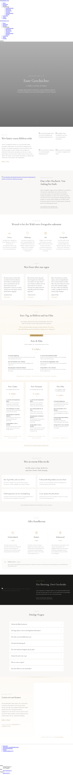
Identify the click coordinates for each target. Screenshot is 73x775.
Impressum (5, 746)
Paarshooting (9, 10)
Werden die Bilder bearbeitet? (19, 624)
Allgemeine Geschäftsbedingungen (11, 747)
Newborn (8, 12)
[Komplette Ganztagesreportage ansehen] (19, 192)
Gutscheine (5, 15)
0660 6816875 (15, 724)
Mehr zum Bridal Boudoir (44, 597)
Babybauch (8, 9)
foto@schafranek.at (6, 726)
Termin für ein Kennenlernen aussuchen (36, 445)
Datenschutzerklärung (8, 748)
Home (4, 3)
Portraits (7, 14)
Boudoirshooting (9, 13)
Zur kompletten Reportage (48, 206)
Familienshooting (9, 8)
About (4, 17)
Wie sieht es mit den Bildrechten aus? (21, 637)
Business (5, 5)
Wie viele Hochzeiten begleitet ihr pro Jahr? (23, 649)
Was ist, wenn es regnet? (17, 662)
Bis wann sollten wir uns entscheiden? (21, 668)
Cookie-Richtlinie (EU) (8, 751)
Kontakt (4, 18)
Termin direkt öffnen (59, 737)
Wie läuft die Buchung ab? (18, 643)
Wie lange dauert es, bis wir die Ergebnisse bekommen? (26, 630)
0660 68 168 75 (6, 773)
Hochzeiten (5, 4)
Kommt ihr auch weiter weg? (19, 656)
